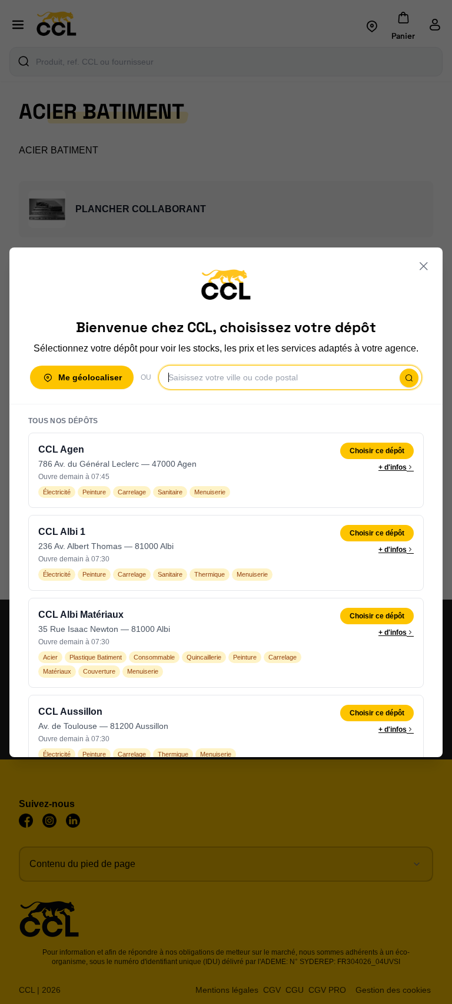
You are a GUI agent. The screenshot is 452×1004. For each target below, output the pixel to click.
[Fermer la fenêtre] (424, 266)
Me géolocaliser (90, 377)
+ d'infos (392, 467)
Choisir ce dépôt (377, 451)
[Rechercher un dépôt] (409, 378)
